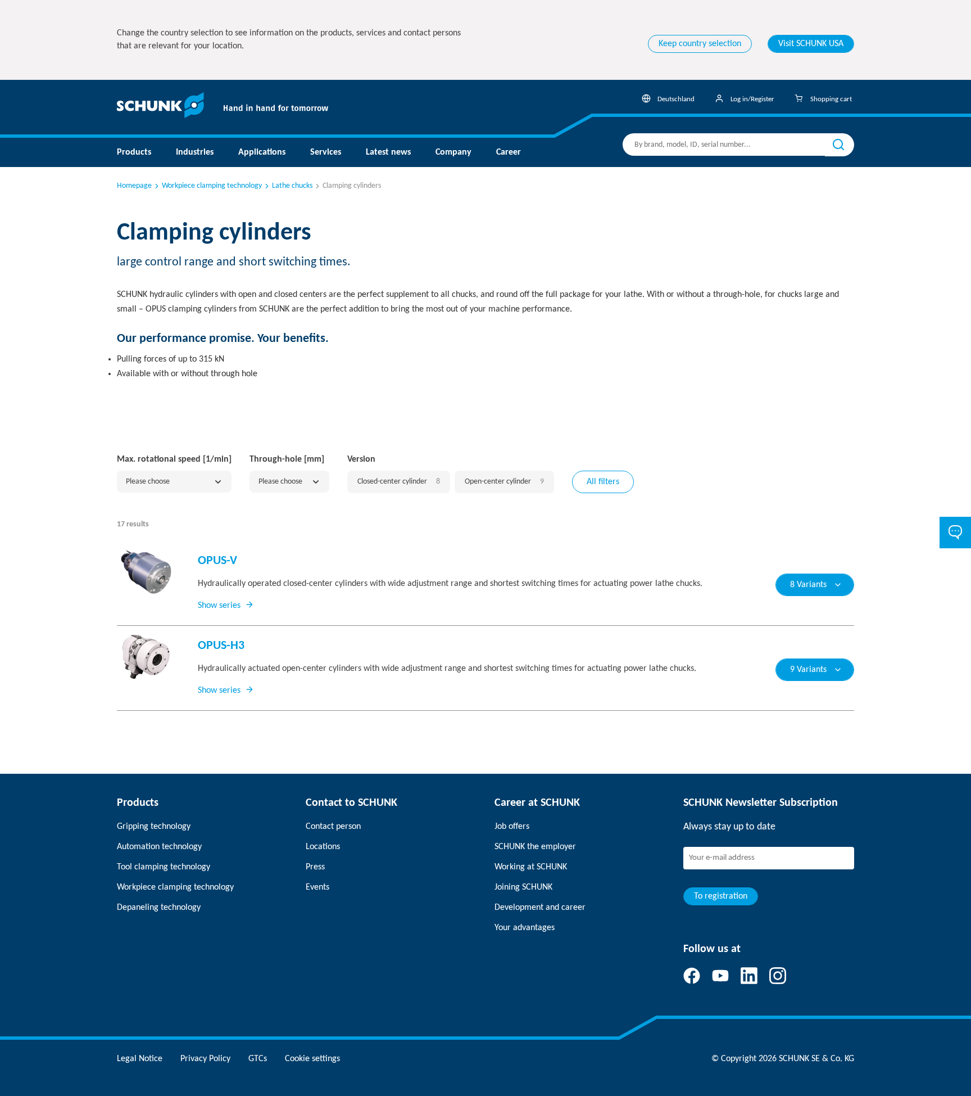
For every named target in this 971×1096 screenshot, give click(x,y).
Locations (323, 846)
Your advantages (524, 927)
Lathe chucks (292, 186)
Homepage (134, 186)
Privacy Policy (205, 1058)
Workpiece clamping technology (212, 186)
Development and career (540, 907)
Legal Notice (139, 1058)
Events (317, 887)
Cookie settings (312, 1058)
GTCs (257, 1058)
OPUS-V (217, 560)
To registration (720, 896)
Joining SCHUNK (523, 887)
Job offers (511, 826)
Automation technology (159, 846)
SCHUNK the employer (535, 846)
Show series (219, 605)
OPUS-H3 (221, 645)
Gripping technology (153, 826)
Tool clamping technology (163, 867)
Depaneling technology (159, 907)
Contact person (333, 826)
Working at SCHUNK (530, 867)
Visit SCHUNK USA (810, 43)
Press (315, 867)
